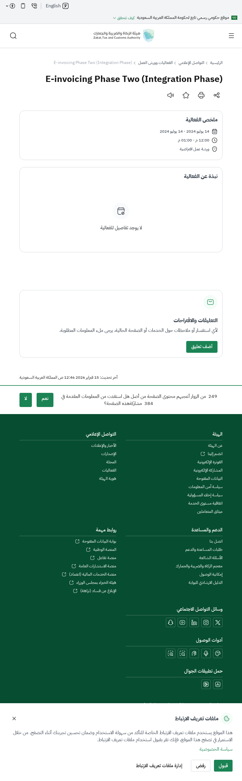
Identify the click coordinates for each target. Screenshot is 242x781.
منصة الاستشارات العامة (97, 566)
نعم (45, 398)
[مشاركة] (217, 95)
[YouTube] (182, 622)
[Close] (14, 718)
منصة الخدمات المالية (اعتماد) (92, 574)
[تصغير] (182, 653)
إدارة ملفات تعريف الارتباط (159, 765)
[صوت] (170, 95)
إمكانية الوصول (211, 574)
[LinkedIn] (194, 622)
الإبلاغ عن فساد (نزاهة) (98, 591)
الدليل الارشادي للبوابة (206, 583)
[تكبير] (170, 653)
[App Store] (218, 684)
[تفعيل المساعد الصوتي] (206, 653)
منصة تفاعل (106, 558)
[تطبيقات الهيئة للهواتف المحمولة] (23, 6)
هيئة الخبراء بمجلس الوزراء (96, 583)
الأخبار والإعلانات (103, 446)
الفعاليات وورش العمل (155, 63)
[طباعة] (201, 95)
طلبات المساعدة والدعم (204, 550)
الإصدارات (108, 454)
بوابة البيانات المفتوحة (99, 541)
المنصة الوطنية (104, 550)
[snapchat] (170, 622)
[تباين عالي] (218, 653)
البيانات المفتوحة (210, 479)
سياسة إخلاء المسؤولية (205, 495)
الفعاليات (109, 470)
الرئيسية (216, 63)
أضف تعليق (201, 346)
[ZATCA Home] (124, 36)
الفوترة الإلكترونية (210, 462)
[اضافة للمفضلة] (186, 95)
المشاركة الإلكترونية (208, 470)
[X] (218, 622)
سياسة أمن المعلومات (206, 487)
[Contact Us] (34, 6)
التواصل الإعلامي (191, 63)
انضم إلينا (215, 454)
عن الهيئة (215, 446)
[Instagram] (206, 622)
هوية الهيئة (107, 479)
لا (25, 398)
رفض (200, 765)
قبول (223, 765)
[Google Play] (206, 684)
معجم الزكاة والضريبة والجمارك (199, 566)
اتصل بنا (216, 541)
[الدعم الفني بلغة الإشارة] (194, 653)
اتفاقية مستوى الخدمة (205, 503)
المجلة (111, 462)
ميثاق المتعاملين (210, 512)
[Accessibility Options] (11, 6)
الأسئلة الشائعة (211, 558)
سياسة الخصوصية (216, 749)
